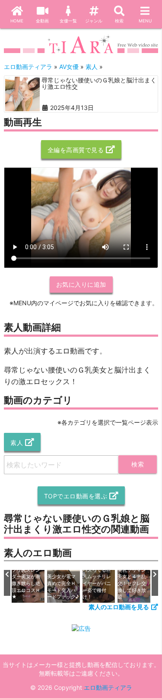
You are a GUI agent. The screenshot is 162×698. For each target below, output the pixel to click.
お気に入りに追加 (81, 284)
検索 (119, 20)
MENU (145, 20)
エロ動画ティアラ (108, 687)
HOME (16, 20)
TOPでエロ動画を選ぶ (76, 496)
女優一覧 (68, 20)
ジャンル (93, 20)
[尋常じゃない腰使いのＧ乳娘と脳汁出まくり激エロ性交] (22, 94)
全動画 (42, 20)
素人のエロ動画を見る (119, 606)
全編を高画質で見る (76, 149)
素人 (16, 442)
